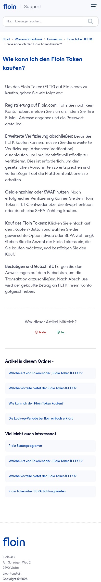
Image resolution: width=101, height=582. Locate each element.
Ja (62, 332)
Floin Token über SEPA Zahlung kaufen (37, 491)
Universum (54, 39)
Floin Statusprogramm (25, 446)
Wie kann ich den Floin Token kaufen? (36, 403)
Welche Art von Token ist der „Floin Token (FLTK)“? (46, 373)
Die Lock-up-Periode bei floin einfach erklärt (41, 418)
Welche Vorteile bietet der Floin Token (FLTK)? (42, 388)
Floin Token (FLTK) (80, 39)
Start (6, 39)
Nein (42, 332)
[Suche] (91, 21)
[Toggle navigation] (94, 6)
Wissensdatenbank (28, 39)
